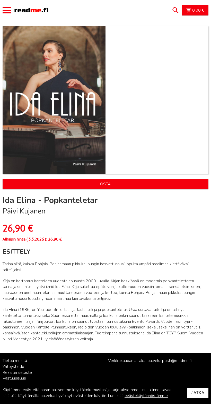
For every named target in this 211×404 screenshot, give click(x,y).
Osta (105, 184)
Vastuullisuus (14, 378)
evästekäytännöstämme (146, 396)
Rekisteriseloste (17, 372)
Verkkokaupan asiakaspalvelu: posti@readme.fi (150, 361)
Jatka (197, 393)
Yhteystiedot (14, 366)
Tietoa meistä (15, 361)
